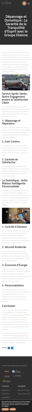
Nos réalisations (6, 397)
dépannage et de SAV (19, 315)
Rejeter (12, 409)
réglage (6, 406)
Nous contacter (6, 393)
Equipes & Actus (6, 390)
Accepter (5, 409)
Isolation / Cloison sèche (24, 393)
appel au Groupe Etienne (20, 335)
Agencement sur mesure (24, 390)
